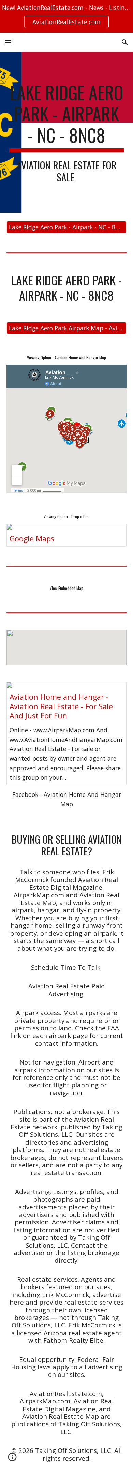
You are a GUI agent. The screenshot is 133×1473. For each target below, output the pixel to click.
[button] (8, 42)
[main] (66, 132)
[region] (66, 16)
